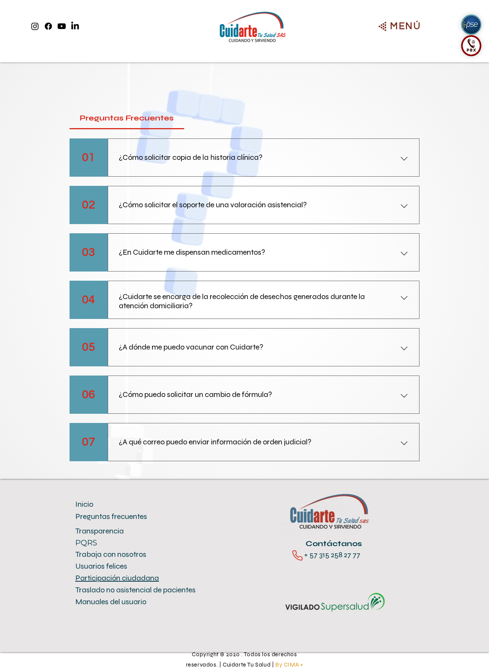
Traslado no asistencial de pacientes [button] (135, 590)
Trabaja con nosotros (110, 554)
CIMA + (293, 664)
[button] (405, 26)
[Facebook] (48, 26)
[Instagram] (35, 26)
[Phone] (297, 555)
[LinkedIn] (75, 26)
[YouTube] (61, 26)
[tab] (127, 118)
